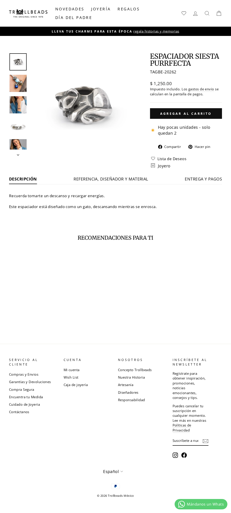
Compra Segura (21, 389)
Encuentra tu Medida (26, 397)
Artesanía (125, 384)
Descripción (23, 179)
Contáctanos (19, 412)
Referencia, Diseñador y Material (111, 179)
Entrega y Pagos (203, 179)
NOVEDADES (69, 9)
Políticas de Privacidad (182, 427)
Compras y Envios (23, 374)
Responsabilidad (131, 400)
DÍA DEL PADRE (73, 17)
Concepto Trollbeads (135, 370)
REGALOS (129, 9)
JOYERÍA (101, 9)
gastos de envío (201, 89)
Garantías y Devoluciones (30, 381)
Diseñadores (128, 392)
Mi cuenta (72, 370)
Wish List (71, 377)
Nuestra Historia (131, 377)
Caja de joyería (76, 384)
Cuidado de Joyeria (24, 404)
